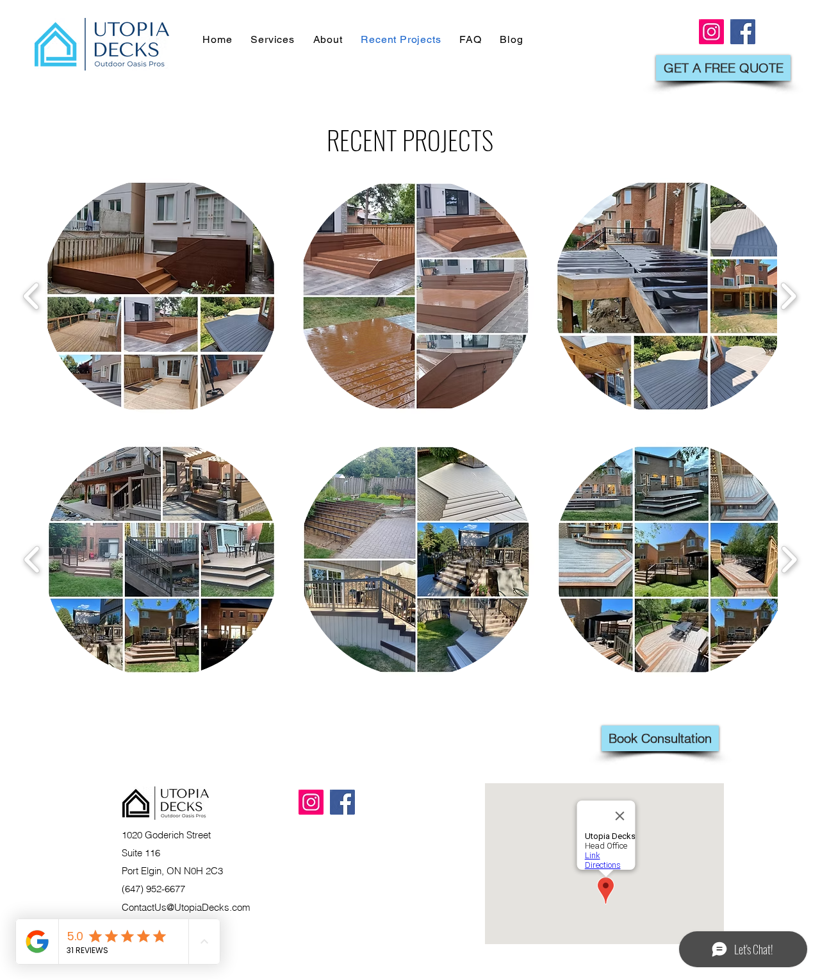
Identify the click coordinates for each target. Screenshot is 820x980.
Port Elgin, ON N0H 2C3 (172, 871)
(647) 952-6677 (153, 889)
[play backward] (31, 296)
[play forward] (788, 296)
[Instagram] (311, 802)
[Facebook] (342, 802)
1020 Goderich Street (166, 835)
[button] (161, 296)
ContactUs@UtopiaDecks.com (186, 907)
